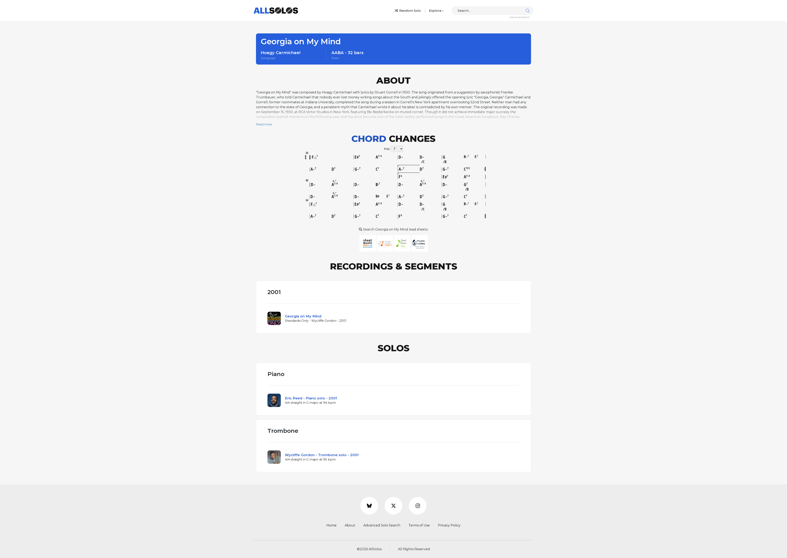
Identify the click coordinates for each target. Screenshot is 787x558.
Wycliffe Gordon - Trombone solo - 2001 (322, 455)
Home (331, 525)
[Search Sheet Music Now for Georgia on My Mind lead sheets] (402, 243)
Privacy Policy (449, 525)
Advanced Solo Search (381, 525)
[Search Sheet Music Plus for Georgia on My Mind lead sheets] (368, 243)
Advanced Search (520, 17)
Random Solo (409, 11)
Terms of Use (419, 525)
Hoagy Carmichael (280, 52)
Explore (435, 11)
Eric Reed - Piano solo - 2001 (311, 398)
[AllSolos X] (393, 506)
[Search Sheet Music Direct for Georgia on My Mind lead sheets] (385, 243)
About (350, 525)
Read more (264, 124)
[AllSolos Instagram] (418, 506)
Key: (387, 149)
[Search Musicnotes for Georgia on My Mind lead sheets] (419, 243)
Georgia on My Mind (303, 316)
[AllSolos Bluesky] (369, 506)
